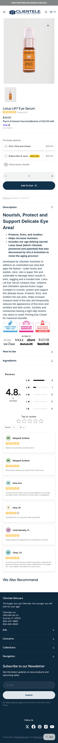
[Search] (46, 12)
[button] (4, 12)
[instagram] (46, 727)
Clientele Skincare (21, 737)
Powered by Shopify (41, 737)
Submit (29, 695)
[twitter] (27, 727)
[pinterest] (40, 727)
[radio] (6, 146)
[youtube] (52, 727)
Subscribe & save (24, 156)
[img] (9, 112)
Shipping (6, 198)
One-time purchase (20, 146)
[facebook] (33, 727)
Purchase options (12, 140)
